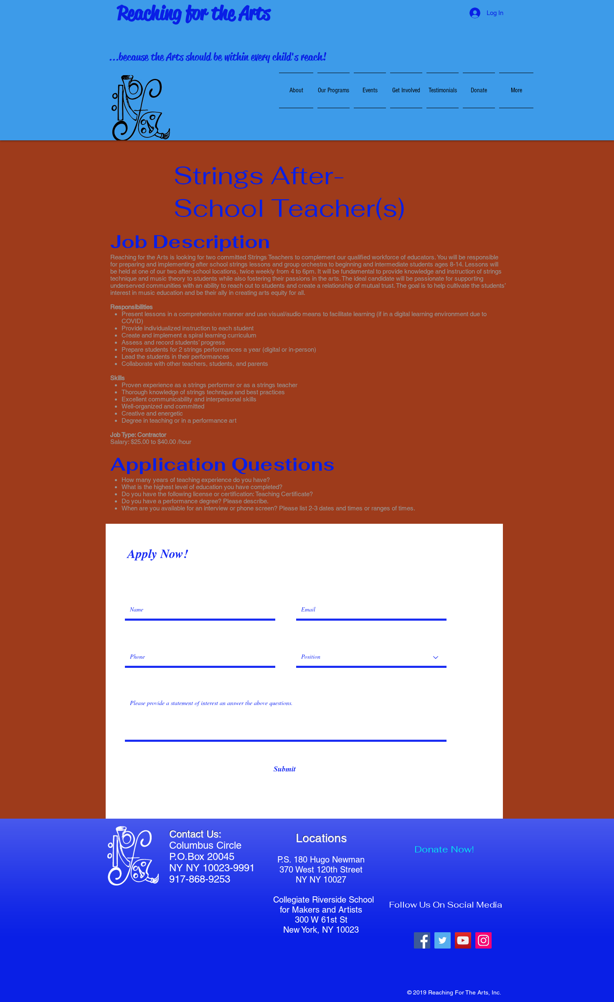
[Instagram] (483, 940)
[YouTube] (463, 940)
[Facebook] (422, 940)
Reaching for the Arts (193, 12)
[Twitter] (442, 940)
